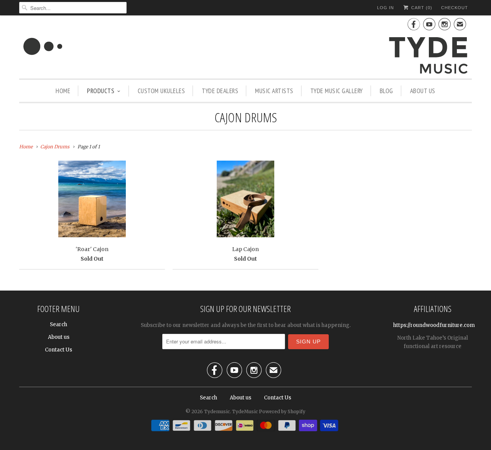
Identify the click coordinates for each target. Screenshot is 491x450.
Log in (385, 7)
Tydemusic (217, 411)
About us (422, 91)
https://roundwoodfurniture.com (434, 325)
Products (100, 91)
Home (63, 91)
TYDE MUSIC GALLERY (336, 91)
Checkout (454, 7)
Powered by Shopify (282, 411)
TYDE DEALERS (220, 91)
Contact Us (58, 350)
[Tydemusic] (245, 48)
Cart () (421, 7)
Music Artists (274, 91)
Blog (386, 91)
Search (58, 324)
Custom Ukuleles (161, 91)
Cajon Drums (245, 117)
